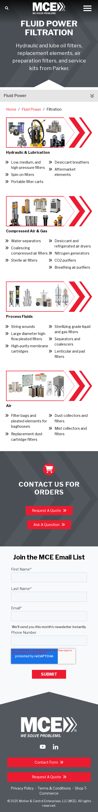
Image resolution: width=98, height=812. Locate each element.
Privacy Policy (22, 788)
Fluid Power (15, 95)
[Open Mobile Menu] (87, 8)
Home (11, 109)
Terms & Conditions (54, 788)
